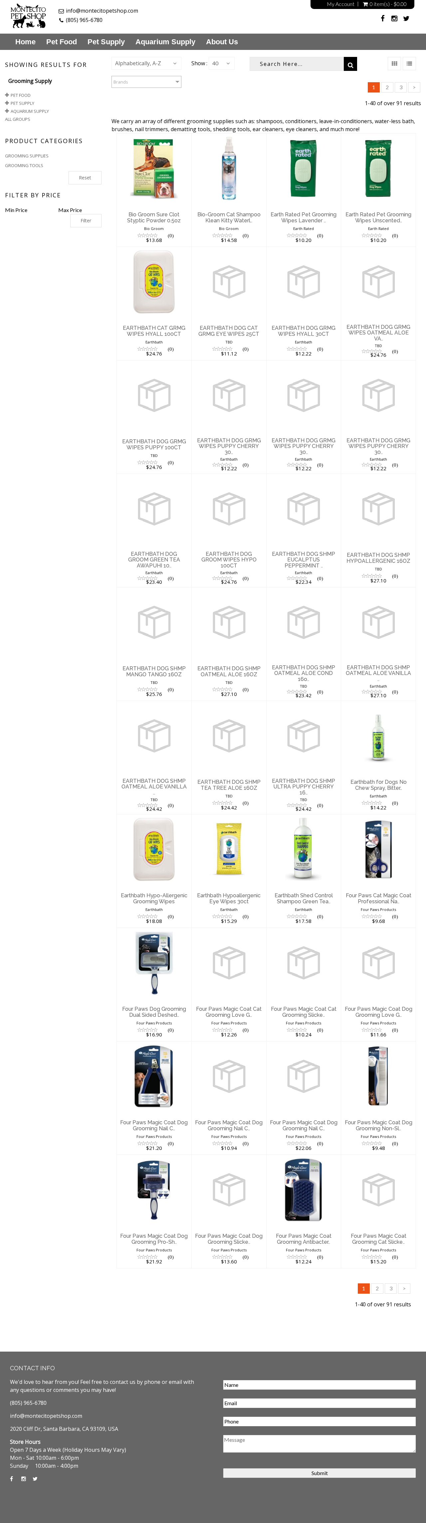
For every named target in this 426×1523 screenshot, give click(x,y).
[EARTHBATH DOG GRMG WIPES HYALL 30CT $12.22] (304, 251)
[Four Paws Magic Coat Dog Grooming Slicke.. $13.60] (229, 1159)
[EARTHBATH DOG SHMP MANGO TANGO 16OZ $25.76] (154, 591)
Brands (120, 82)
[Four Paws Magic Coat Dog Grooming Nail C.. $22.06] (304, 1045)
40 (215, 63)
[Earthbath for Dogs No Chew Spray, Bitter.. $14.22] (378, 705)
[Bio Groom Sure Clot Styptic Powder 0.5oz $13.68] (154, 137)
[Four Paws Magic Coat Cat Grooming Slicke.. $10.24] (304, 932)
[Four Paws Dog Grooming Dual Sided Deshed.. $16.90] (154, 932)
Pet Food (61, 42)
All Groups (17, 119)
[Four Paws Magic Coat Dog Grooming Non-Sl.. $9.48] (378, 1045)
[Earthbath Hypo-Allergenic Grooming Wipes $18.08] (154, 818)
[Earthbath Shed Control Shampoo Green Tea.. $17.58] (304, 818)
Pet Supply (106, 42)
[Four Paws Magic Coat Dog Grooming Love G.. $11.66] (378, 932)
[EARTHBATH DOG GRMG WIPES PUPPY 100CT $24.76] (154, 364)
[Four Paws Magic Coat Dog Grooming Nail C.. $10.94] (229, 1045)
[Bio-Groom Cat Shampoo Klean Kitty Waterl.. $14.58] (229, 137)
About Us (222, 42)
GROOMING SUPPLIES (27, 156)
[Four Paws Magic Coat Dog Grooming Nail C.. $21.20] (154, 1045)
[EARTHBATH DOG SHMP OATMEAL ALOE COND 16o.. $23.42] (304, 591)
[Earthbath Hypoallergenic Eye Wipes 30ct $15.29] (229, 818)
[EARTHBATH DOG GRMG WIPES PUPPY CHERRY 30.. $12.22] (229, 364)
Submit (320, 1473)
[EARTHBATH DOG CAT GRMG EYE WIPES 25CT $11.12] (229, 251)
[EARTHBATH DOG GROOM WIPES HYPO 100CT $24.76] (229, 478)
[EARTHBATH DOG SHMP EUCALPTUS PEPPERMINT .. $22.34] (304, 478)
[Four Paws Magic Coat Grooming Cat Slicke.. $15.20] (378, 1159)
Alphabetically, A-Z (138, 63)
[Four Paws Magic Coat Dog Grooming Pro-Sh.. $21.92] (154, 1159)
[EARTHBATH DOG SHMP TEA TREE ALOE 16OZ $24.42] (229, 705)
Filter (86, 220)
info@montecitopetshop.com (102, 10)
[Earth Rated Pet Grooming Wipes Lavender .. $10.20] (304, 137)
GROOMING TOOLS (24, 165)
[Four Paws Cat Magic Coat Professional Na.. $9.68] (378, 818)
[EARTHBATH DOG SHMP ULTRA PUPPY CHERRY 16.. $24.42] (304, 705)
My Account (340, 4)
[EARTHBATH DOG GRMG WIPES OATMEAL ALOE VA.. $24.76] (378, 251)
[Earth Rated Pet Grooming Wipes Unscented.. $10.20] (378, 137)
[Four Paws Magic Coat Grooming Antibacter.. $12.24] (304, 1159)
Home (25, 42)
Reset (85, 177)
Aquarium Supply (165, 42)
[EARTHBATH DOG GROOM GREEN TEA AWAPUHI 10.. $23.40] (154, 478)
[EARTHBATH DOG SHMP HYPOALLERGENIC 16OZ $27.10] (378, 478)
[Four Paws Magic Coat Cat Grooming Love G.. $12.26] (229, 932)
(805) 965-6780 (84, 20)
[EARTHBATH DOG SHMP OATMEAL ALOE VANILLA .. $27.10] (378, 591)
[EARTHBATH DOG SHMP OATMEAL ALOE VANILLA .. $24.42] (154, 705)
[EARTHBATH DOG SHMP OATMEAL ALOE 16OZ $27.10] (229, 591)
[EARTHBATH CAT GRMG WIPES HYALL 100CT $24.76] (154, 251)
